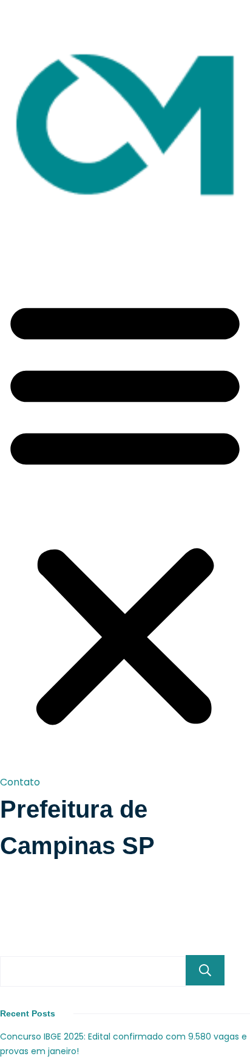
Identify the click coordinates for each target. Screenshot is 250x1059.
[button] (125, 512)
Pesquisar (205, 970)
